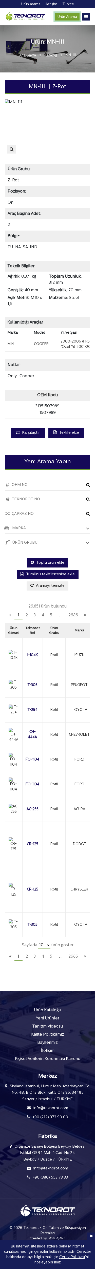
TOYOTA (79, 710)
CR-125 (32, 844)
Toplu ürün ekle (49, 563)
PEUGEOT (79, 685)
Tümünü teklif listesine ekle (50, 574)
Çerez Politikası (72, 1257)
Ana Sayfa (27, 56)
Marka (79, 630)
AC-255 (33, 809)
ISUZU (79, 655)
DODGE (79, 844)
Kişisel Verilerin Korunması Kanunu (47, 1059)
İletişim (47, 1051)
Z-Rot (13, 180)
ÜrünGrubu (54, 631)
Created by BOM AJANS (47, 1238)
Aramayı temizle (50, 586)
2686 (73, 615)
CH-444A (32, 734)
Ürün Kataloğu (47, 1010)
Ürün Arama (67, 17)
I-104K (32, 655)
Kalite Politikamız (47, 1035)
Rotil (54, 655)
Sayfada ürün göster (47, 945)
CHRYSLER (79, 890)
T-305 (32, 685)
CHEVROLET (79, 735)
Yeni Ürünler (47, 1018)
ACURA (79, 809)
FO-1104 (32, 760)
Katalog (51, 56)
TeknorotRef (32, 631)
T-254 (32, 710)
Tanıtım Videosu (47, 1027)
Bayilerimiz (47, 1043)
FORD (79, 760)
